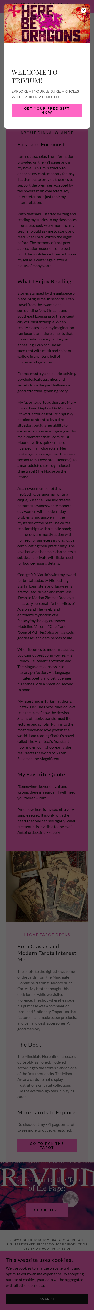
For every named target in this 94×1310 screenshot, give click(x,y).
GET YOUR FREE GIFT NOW (47, 110)
